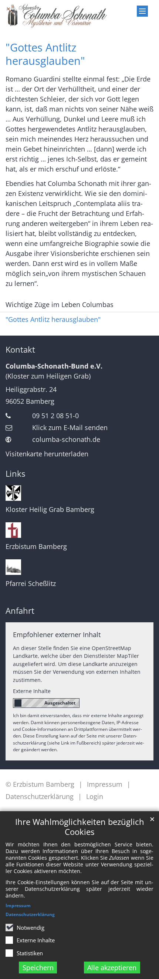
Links (15, 474)
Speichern (38, 967)
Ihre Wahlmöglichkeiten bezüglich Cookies (79, 827)
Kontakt (20, 349)
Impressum (18, 905)
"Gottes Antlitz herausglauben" (45, 54)
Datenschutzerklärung (30, 914)
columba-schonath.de (66, 439)
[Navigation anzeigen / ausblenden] (142, 11)
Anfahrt (20, 611)
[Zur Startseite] (60, 16)
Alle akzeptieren (111, 967)
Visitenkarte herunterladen (47, 453)
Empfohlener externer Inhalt (57, 634)
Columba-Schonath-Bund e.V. (54, 366)
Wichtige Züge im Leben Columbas (60, 304)
